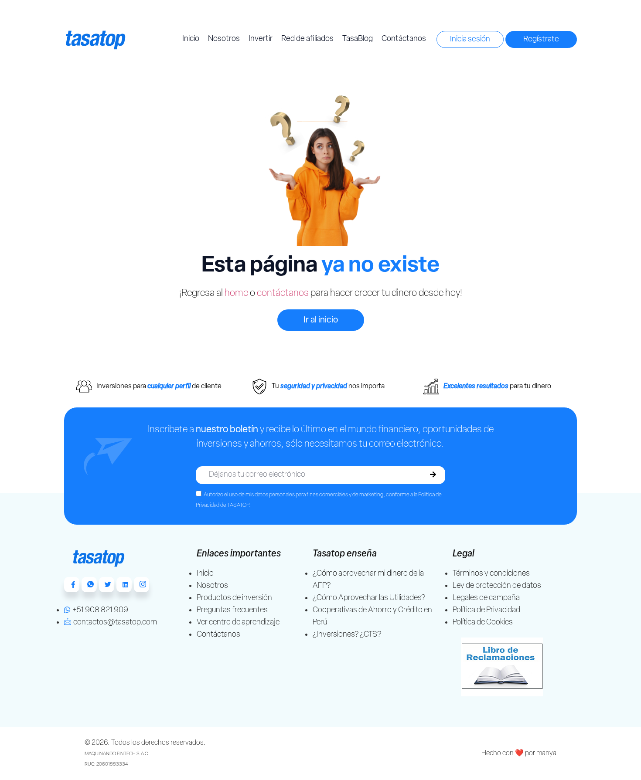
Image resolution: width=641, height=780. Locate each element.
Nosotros (224, 39)
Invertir (261, 39)
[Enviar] (433, 475)
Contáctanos (404, 39)
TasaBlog (357, 39)
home (236, 293)
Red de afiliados (307, 39)
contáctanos (283, 293)
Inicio (190, 39)
